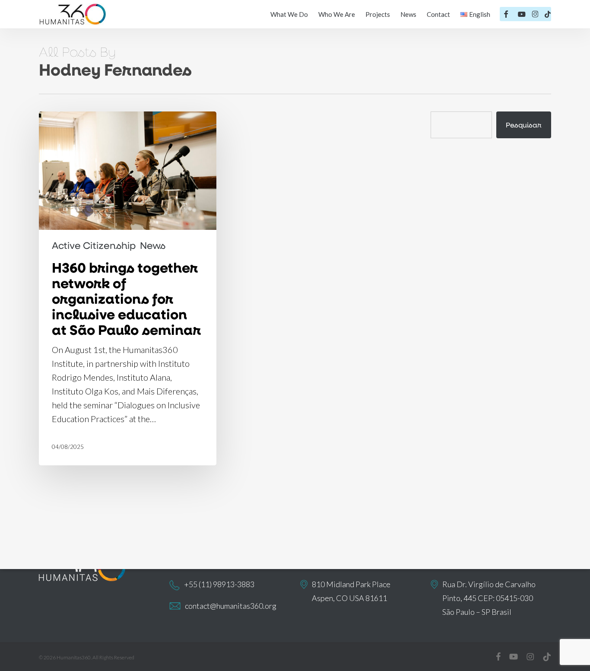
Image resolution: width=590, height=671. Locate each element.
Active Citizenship (94, 245)
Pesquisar (524, 124)
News (152, 245)
